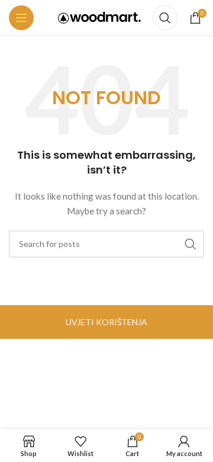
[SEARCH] (190, 244)
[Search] (165, 18)
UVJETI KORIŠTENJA (106, 322)
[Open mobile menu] (21, 18)
